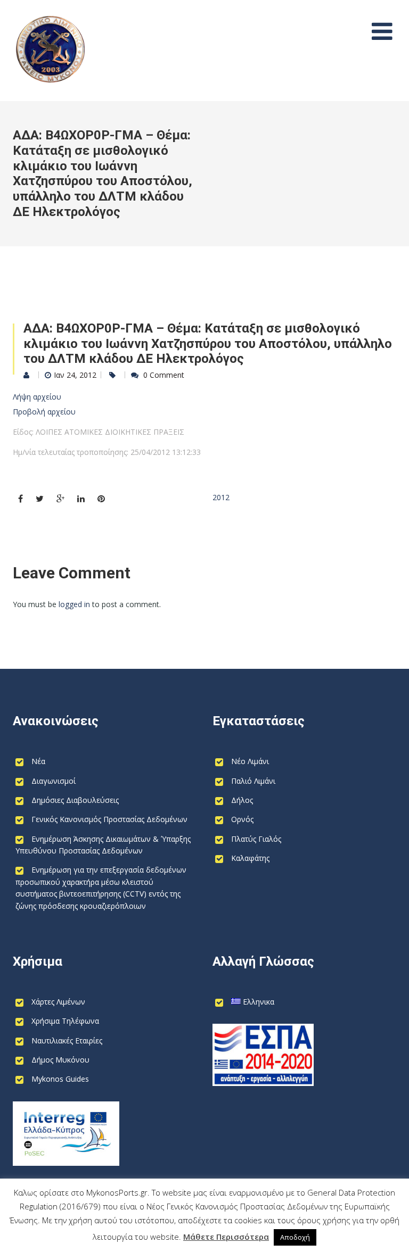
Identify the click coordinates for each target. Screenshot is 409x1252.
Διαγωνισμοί (53, 781)
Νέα (38, 761)
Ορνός (242, 819)
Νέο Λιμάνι (250, 761)
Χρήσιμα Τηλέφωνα (65, 1021)
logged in (74, 604)
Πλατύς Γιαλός (256, 839)
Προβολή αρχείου (44, 412)
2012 (221, 497)
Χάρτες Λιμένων (58, 1002)
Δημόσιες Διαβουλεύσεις (75, 800)
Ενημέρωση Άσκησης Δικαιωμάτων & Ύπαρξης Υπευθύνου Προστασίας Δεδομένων (103, 845)
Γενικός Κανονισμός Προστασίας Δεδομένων (109, 819)
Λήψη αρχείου (37, 397)
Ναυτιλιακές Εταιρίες (66, 1040)
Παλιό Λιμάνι (253, 781)
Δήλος (242, 800)
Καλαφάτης (250, 858)
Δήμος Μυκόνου (60, 1060)
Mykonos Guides (60, 1079)
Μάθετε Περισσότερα (226, 1236)
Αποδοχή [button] (295, 1237)
